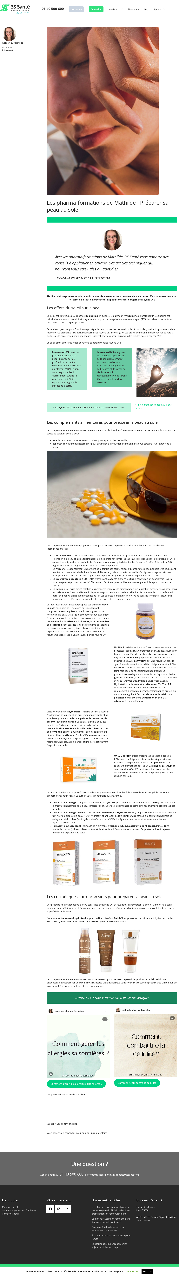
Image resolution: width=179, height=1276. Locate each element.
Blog (146, 9)
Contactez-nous (10, 1213)
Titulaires (132, 9)
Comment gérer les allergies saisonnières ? (76, 1083)
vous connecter (67, 1132)
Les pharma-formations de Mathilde (66, 1094)
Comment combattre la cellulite (137, 1082)
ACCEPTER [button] (147, 1271)
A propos (158, 9)
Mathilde (18, 42)
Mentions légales (11, 1207)
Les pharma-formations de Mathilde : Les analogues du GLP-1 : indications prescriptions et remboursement (111, 1210)
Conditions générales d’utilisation (19, 1210)
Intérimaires (114, 9)
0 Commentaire (8, 50)
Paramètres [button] (132, 1271)
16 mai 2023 (7, 47)
